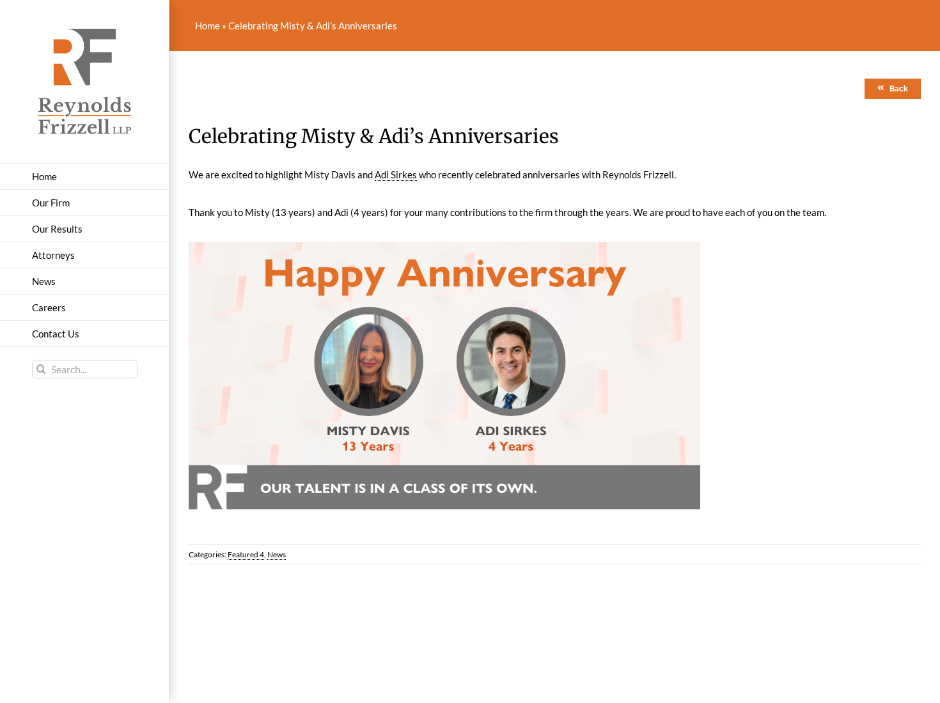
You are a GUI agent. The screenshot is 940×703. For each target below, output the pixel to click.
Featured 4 (246, 554)
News (276, 554)
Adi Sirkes (396, 174)
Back (898, 88)
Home (207, 25)
